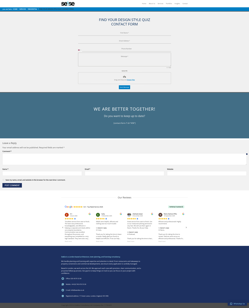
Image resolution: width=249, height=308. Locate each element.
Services (160, 4)
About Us (152, 4)
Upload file (124, 71)
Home (144, 4)
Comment (6, 151)
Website (170, 169)
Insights (177, 4)
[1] (247, 154)
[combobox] (79, 50)
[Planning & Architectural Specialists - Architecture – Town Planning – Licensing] (68, 3)
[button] (186, 227)
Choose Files (131, 80)
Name (5, 169)
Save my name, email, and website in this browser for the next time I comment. (35, 180)
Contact (185, 4)
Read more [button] (68, 241)
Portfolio (169, 4)
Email (87, 169)
